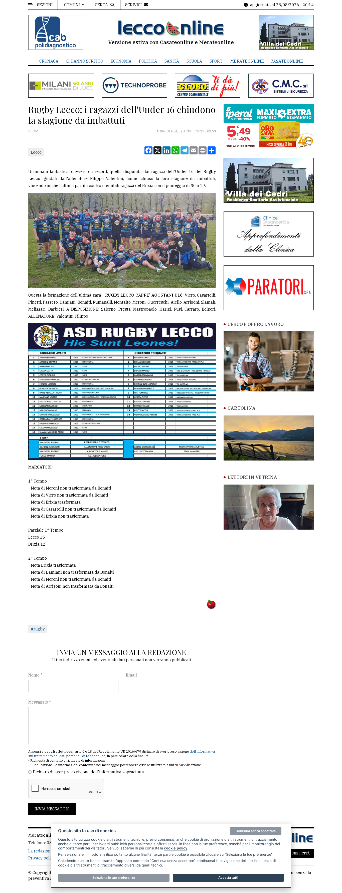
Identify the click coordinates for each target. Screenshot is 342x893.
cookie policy (175, 848)
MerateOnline (247, 61)
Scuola (194, 61)
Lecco (36, 152)
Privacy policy (41, 857)
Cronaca (48, 61)
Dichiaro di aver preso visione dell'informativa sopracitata (88, 771)
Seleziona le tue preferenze (113, 877)
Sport (216, 61)
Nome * (35, 675)
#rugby (38, 628)
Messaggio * (39, 702)
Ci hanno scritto (84, 61)
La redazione (40, 850)
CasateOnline (286, 61)
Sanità (171, 61)
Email (131, 675)
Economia (121, 61)
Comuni (72, 4)
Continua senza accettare (256, 831)
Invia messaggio (52, 808)
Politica (148, 61)
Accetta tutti (228, 877)
